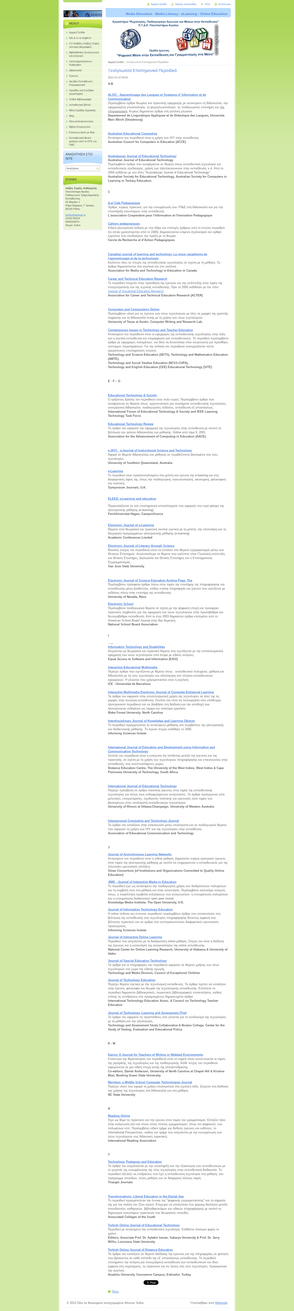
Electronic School (120, 604)
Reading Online (119, 1116)
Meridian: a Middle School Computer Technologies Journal (150, 1082)
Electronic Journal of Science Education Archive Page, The (150, 580)
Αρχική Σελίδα (116, 62)
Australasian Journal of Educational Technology (142, 156)
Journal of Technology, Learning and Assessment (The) (147, 1013)
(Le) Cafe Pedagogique (124, 203)
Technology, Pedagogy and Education (135, 1161)
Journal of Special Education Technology (137, 960)
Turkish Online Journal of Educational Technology (144, 1225)
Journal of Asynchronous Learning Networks (140, 854)
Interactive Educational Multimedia (132, 667)
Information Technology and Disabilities (136, 647)
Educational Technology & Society (132, 395)
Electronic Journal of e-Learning (131, 525)
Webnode (221, 1303)
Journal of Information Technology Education (140, 909)
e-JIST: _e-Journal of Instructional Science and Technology (150, 450)
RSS (207, 4)
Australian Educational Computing (132, 133)
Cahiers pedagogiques (124, 223)
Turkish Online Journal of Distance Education (140, 1249)
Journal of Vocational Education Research (136, 291)
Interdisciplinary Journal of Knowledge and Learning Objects (151, 721)
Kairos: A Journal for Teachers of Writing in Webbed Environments (155, 1054)
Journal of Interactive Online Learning (135, 937)
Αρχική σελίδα (159, 4)
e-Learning (115, 471)
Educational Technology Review (130, 424)
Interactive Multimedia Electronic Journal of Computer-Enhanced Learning (161, 692)
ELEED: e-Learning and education (132, 498)
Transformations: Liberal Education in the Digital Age (146, 1196)
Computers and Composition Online (133, 309)
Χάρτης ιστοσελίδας (185, 4)
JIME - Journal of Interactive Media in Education (142, 882)
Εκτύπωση (224, 4)
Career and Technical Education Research (137, 279)
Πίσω (115, 1291)
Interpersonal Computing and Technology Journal (143, 821)
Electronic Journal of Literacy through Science (141, 546)
